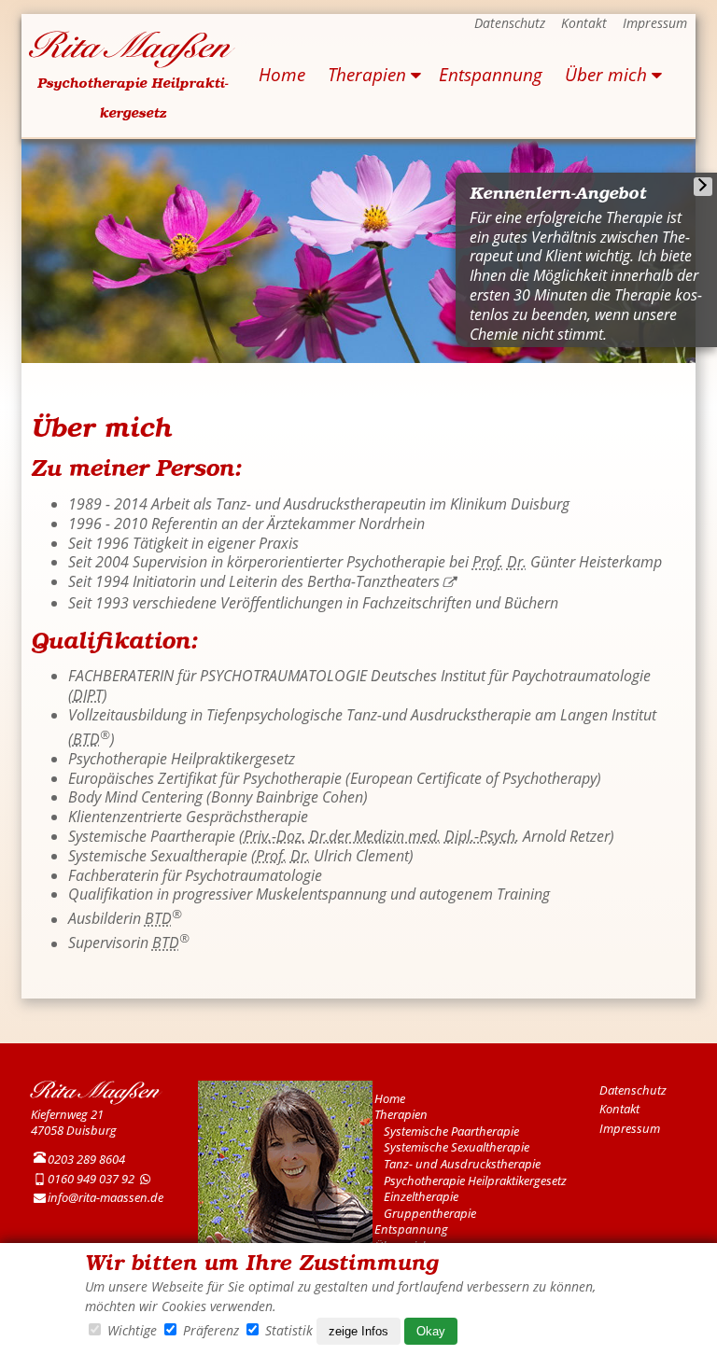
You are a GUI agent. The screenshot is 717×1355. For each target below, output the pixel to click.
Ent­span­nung (490, 74)
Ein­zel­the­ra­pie (421, 1196)
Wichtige (132, 1330)
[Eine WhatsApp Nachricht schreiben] (145, 1178)
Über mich (606, 74)
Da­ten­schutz (509, 23)
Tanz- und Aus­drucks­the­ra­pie (462, 1163)
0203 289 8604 (86, 1159)
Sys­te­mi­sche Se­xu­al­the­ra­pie (456, 1146)
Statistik (289, 1330)
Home (282, 74)
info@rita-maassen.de (105, 1197)
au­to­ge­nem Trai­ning (484, 894)
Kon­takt (584, 23)
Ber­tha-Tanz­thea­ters (373, 581)
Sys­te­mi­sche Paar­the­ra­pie (451, 1131)
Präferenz (211, 1330)
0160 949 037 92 (91, 1178)
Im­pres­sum (655, 23)
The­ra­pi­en (367, 74)
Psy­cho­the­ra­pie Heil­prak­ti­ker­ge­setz (475, 1180)
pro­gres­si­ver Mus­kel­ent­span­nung (280, 894)
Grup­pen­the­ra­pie (430, 1213)
